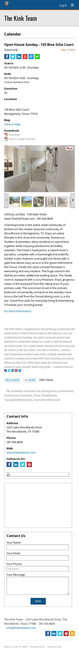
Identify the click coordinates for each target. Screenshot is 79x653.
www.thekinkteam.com (21, 452)
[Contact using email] (20, 370)
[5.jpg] (62, 201)
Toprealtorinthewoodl (46, 400)
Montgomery (49, 391)
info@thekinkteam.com (21, 628)
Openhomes (65, 391)
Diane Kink (11, 50)
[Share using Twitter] (12, 58)
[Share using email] (31, 58)
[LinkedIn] (15, 466)
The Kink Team (20, 17)
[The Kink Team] (8, 475)
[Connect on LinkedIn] (12, 370)
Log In (63, 5)
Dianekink (16, 391)
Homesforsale (31, 391)
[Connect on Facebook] (5, 370)
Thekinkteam (49, 395)
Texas (36, 395)
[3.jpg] (38, 201)
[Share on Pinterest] (69, 149)
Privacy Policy (37, 646)
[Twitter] (22, 466)
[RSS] (72, 633)
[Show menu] (71, 5)
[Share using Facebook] (6, 58)
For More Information (17, 311)
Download (14, 134)
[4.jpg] (50, 201)
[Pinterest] (29, 466)
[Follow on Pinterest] (16, 370)
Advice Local (11, 646)
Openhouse (11, 395)
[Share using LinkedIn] (18, 58)
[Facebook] (9, 466)
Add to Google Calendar (21, 138)
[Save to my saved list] (37, 58)
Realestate (26, 395)
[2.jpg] (26, 201)
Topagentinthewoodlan (18, 400)
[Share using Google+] (25, 58)
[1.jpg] (14, 201)
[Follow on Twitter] (9, 370)
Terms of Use (54, 646)
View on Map (12, 124)
